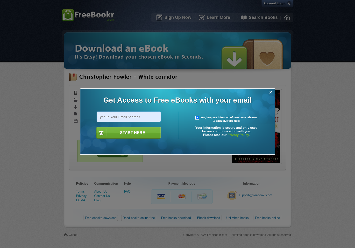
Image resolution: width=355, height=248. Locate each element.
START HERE (132, 133)
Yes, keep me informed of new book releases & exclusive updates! (228, 119)
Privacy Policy (238, 135)
